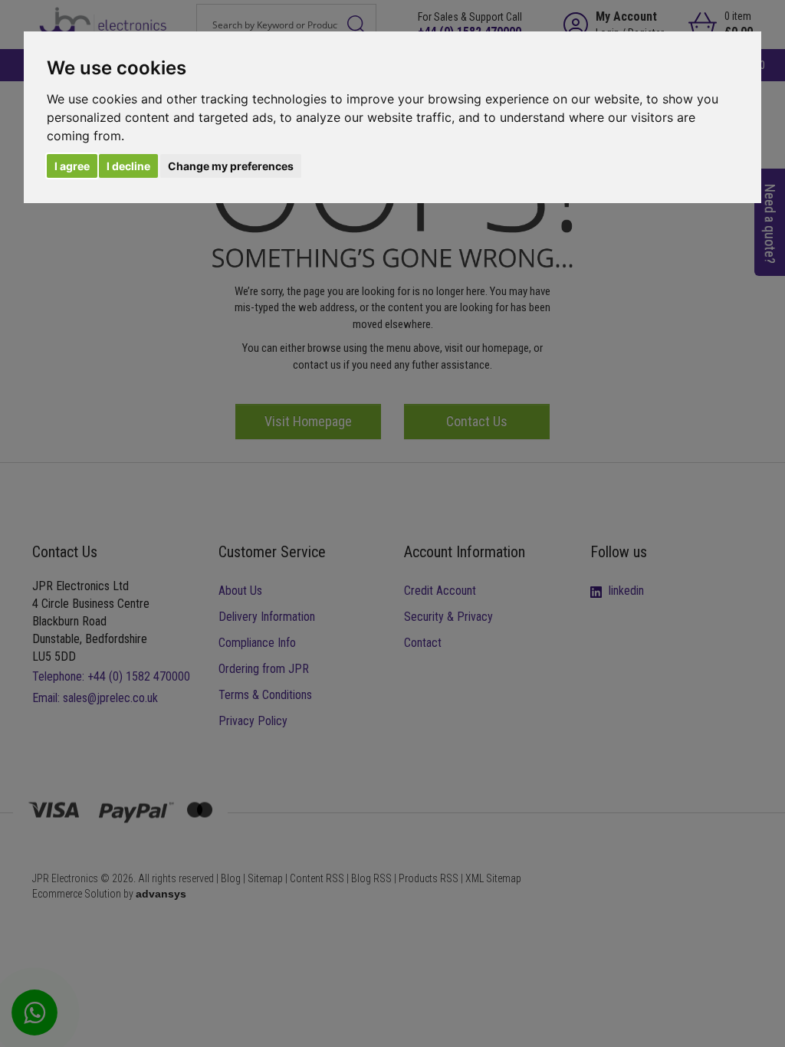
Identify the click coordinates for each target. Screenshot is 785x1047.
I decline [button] (128, 165)
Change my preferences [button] (231, 165)
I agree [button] (72, 165)
